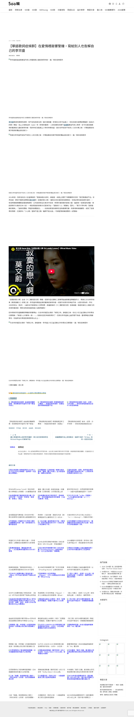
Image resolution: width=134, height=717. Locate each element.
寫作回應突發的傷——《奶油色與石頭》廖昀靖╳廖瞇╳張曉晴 (111, 691)
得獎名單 (18, 9)
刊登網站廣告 (32, 708)
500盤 (27, 9)
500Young (43, 9)
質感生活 (71, 9)
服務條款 (63, 708)
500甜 (34, 9)
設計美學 (81, 9)
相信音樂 (38, 428)
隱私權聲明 (76, 708)
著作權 (69, 708)
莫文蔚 (25, 428)
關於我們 (96, 708)
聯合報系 (83, 708)
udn (10, 40)
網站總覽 (40, 708)
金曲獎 (31, 428)
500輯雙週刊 (110, 9)
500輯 (13, 40)
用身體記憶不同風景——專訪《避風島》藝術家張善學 (111, 686)
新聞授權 (55, 708)
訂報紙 (90, 708)
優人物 (99, 9)
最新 (10, 9)
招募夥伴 (103, 708)
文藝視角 (61, 9)
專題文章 (90, 9)
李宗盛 (18, 428)
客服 (50, 708)
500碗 (52, 9)
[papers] (116, 3)
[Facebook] (109, 3)
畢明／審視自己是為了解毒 (108, 695)
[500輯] (14, 3)
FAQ (46, 708)
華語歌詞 (11, 428)
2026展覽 (121, 9)
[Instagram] (113, 3)
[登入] (119, 3)
